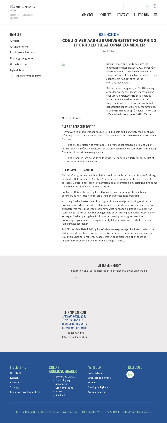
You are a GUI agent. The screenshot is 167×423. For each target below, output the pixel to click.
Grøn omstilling (64, 387)
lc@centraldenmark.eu (75, 337)
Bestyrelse (16, 382)
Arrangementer (19, 46)
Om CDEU (88, 14)
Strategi (14, 387)
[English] (155, 5)
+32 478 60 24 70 (75, 333)
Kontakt (123, 14)
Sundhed (60, 395)
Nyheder (106, 14)
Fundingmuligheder (22, 58)
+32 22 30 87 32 (112, 412)
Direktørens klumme (22, 52)
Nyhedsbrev (17, 70)
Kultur (59, 391)
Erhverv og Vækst (65, 376)
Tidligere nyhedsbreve (27, 76)
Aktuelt (14, 41)
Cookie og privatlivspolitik (25, 392)
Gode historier (19, 64)
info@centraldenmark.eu (137, 412)
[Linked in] (130, 374)
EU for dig (141, 14)
